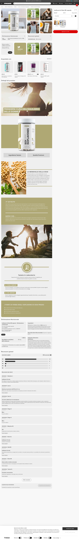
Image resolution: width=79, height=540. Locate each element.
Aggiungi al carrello (65, 31)
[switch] (30, 538)
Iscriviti (10, 52)
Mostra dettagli (56, 537)
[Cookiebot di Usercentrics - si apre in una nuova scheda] (7, 538)
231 (49, 359)
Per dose (3, 334)
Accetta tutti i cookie (70, 528)
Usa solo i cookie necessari (70, 532)
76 (49, 361)
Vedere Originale (5, 392)
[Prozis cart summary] (74, 3)
